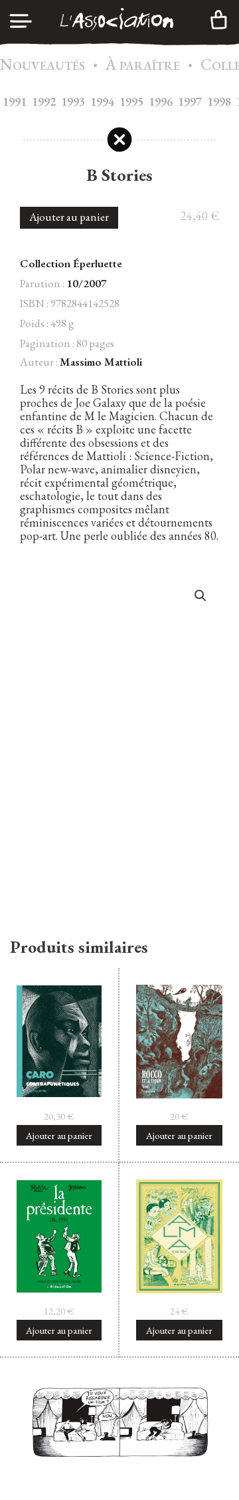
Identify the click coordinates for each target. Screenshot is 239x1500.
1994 (102, 101)
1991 (15, 101)
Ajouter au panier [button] (59, 1135)
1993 (73, 101)
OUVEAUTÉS (42, 65)
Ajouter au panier (69, 216)
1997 (190, 101)
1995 (131, 101)
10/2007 (86, 283)
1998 (219, 101)
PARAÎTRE (143, 65)
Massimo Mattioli (101, 361)
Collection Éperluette (71, 263)
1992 (44, 101)
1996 (161, 101)
